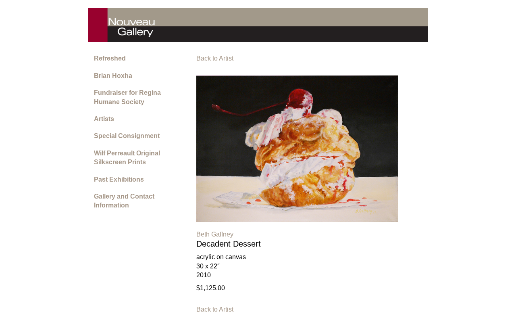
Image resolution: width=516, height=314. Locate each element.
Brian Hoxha (113, 75)
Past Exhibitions (119, 179)
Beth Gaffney (214, 234)
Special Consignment (127, 135)
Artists (104, 118)
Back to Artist (214, 58)
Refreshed (110, 58)
